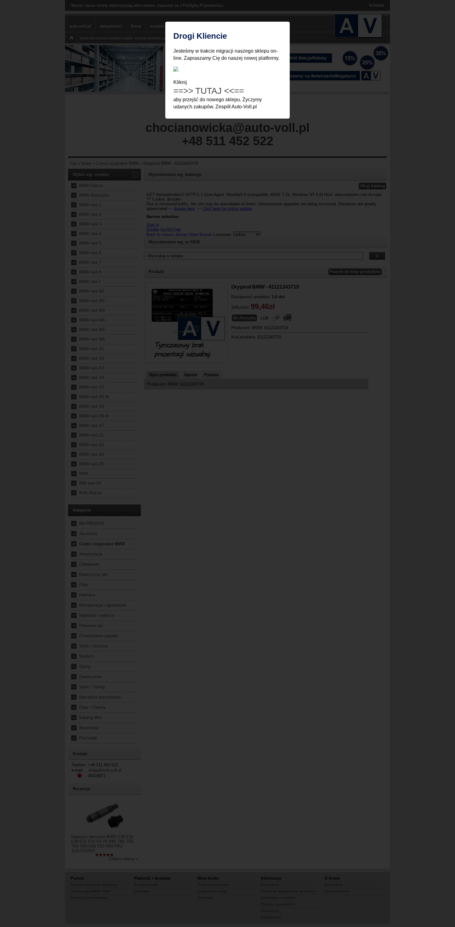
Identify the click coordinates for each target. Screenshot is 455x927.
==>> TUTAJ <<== (208, 91)
